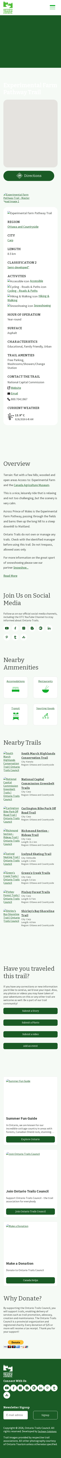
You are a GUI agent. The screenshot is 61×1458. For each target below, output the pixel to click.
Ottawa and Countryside (22, 227)
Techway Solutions (47, 1431)
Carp (10, 240)
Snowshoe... (20, 567)
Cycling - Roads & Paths (22, 291)
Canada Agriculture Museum (31, 485)
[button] (30, 131)
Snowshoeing (42, 305)
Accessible (36, 281)
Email (14, 393)
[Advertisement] (30, 47)
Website (16, 388)
